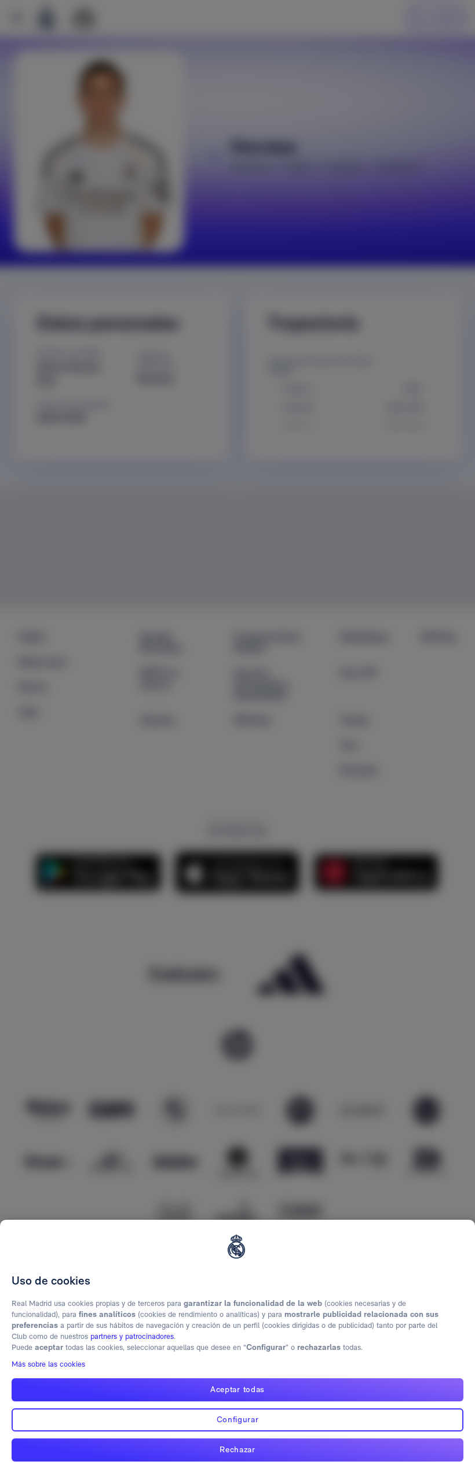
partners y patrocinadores (132, 1336)
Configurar (238, 1419)
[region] (237, 1348)
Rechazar (237, 1449)
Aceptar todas (237, 1389)
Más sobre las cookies (48, 1364)
